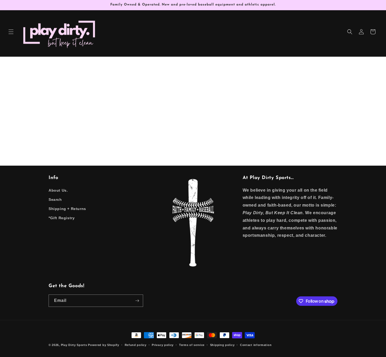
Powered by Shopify (103, 344)
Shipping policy (222, 344)
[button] (11, 32)
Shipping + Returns (67, 209)
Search (55, 199)
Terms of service (192, 344)
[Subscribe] (137, 301)
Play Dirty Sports (74, 344)
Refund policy (136, 344)
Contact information (256, 344)
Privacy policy (163, 344)
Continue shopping (193, 128)
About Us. (58, 190)
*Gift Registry (62, 218)
